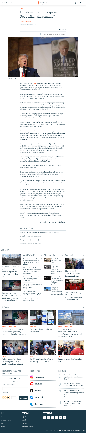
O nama (3, 417)
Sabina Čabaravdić (25, 21)
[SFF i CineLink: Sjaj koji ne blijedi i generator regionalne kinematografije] (74, 284)
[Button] (62, 29)
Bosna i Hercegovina (9, 327)
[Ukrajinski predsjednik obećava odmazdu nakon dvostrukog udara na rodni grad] (47, 289)
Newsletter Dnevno (27, 426)
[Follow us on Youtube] (52, 417)
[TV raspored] (64, 417)
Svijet (22, 8)
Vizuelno (24, 420)
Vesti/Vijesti (29, 255)
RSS (2, 423)
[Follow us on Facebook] (44, 417)
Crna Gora (33, 327)
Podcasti (69, 255)
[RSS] (60, 417)
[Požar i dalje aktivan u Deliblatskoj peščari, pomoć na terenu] (47, 267)
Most (32, 357)
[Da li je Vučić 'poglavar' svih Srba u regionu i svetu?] (43, 347)
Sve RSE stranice (6, 420)
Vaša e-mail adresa (8, 385)
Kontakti (3, 426)
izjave (34, 83)
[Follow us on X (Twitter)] (48, 417)
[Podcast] (75, 3)
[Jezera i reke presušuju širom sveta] (47, 260)
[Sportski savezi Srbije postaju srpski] (71, 347)
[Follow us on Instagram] (56, 417)
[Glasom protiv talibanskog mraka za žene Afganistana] (74, 263)
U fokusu (6, 307)
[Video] (80, 3)
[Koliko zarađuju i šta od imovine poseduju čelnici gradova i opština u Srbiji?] (15, 347)
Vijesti (24, 417)
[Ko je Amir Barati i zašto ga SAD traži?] (43, 317)
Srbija (4, 357)
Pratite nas (23, 398)
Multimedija (49, 255)
